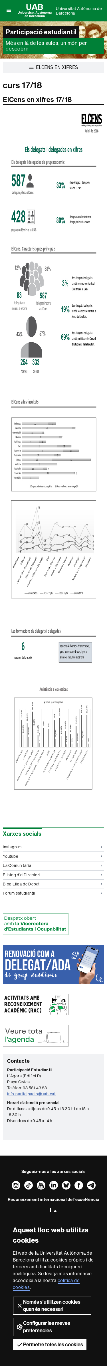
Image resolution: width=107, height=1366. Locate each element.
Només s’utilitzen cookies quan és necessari (51, 1305)
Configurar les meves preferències (46, 1326)
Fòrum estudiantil (19, 893)
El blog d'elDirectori (22, 875)
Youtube (10, 856)
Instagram (12, 847)
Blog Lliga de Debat (21, 884)
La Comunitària (17, 865)
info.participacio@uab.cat (31, 1094)
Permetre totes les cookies (53, 1344)
